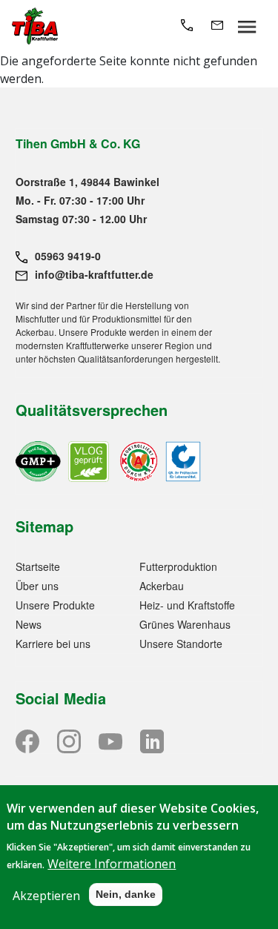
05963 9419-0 (68, 255)
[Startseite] (35, 26)
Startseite (38, 566)
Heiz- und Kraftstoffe (187, 605)
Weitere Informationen (111, 864)
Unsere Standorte (180, 643)
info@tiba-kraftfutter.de (94, 274)
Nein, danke (126, 894)
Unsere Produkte (55, 605)
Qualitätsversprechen (92, 409)
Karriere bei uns (53, 643)
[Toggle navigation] (247, 26)
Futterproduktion (178, 566)
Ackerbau (161, 585)
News (29, 624)
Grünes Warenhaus (185, 624)
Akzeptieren (46, 895)
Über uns (37, 585)
